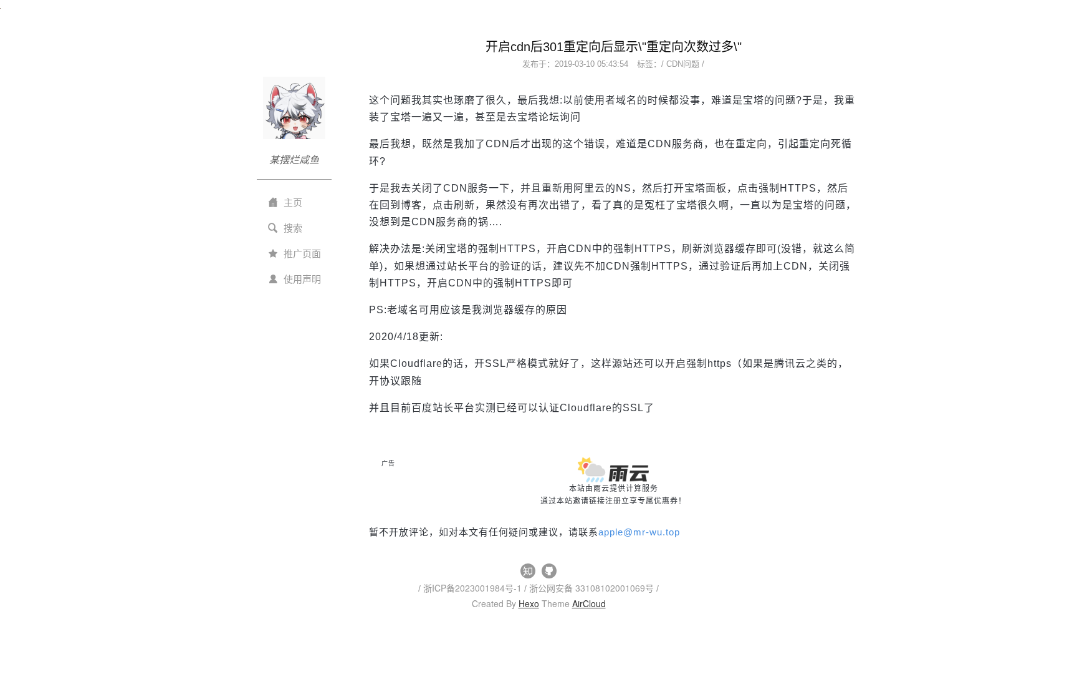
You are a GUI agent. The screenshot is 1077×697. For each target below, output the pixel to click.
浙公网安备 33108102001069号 (592, 588)
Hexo (529, 603)
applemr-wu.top (639, 532)
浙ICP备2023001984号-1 (473, 588)
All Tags (387, 544)
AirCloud (589, 603)
